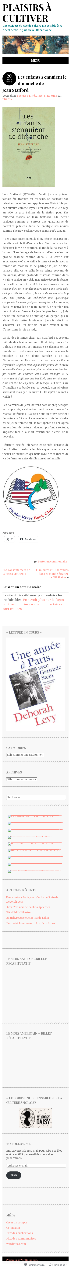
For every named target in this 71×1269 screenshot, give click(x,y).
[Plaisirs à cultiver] (35, 54)
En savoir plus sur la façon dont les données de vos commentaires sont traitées (33, 604)
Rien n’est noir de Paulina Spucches (28, 907)
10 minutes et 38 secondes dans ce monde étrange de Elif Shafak (52, 574)
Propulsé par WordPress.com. (22, 1260)
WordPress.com (16, 1244)
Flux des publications (19, 1233)
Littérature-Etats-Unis (43, 95)
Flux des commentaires (21, 1238)
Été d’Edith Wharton (18, 912)
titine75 (7, 99)
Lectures (22, 95)
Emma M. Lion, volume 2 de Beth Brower (31, 923)
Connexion (13, 1227)
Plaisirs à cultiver (27, 12)
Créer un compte (16, 1222)
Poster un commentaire (52, 561)
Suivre (14, 1175)
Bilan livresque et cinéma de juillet (27, 917)
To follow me (18, 1144)
